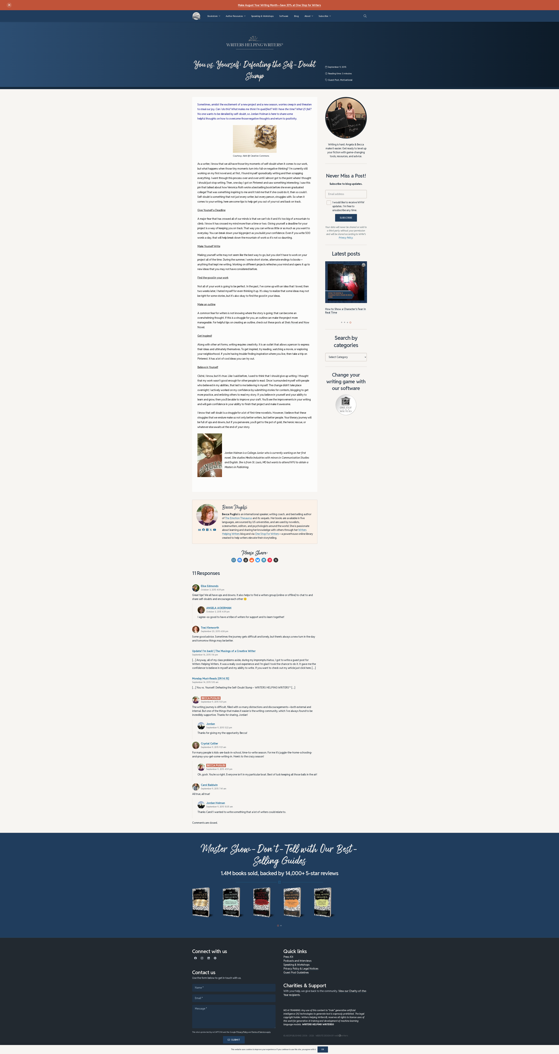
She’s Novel (291, 322)
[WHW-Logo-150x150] (196, 16)
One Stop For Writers (267, 534)
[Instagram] (202, 958)
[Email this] (233, 560)
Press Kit (288, 956)
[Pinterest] (215, 958)
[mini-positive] (294, 902)
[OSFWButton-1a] (346, 404)
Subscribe (346, 217)
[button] (219, 16)
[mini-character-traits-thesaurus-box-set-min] (355, 902)
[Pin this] (269, 560)
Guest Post (333, 80)
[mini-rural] (264, 902)
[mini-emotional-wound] (203, 902)
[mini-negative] (325, 902)
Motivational (346, 80)
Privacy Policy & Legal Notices (300, 968)
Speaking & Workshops (296, 964)
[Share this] (239, 560)
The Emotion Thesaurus (238, 518)
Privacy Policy (242, 1032)
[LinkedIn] (208, 958)
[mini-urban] (234, 902)
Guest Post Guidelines (296, 972)
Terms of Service (259, 1032)
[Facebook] (195, 958)
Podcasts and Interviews (297, 960)
